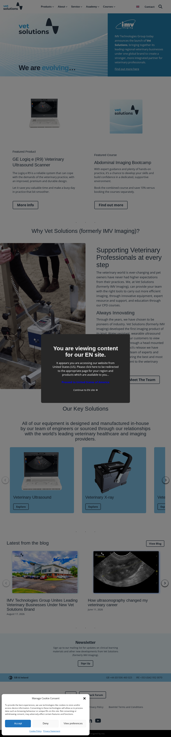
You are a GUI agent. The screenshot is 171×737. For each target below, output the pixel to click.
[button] (84, 698)
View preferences (73, 723)
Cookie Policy (35, 731)
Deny (46, 723)
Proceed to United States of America (85, 382)
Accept (18, 723)
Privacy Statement (51, 731)
